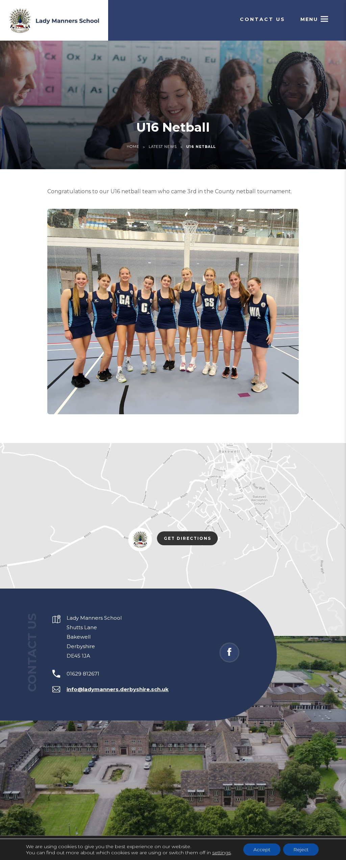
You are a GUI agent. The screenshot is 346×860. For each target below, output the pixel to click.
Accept (261, 849)
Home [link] (133, 147)
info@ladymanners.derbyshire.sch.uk (118, 689)
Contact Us (262, 19)
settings (221, 853)
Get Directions (191, 539)
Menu (309, 19)
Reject (300, 849)
